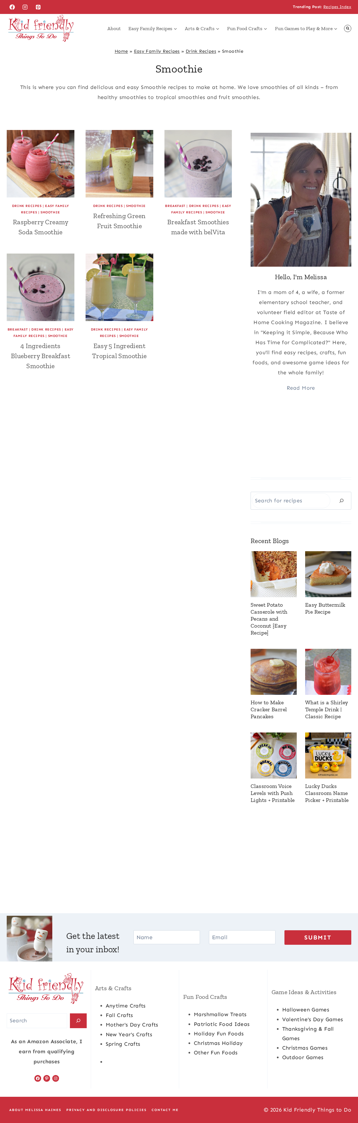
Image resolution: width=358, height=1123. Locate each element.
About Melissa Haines (35, 1110)
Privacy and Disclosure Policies (106, 1110)
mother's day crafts (132, 1024)
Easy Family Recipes (157, 51)
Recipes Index (337, 6)
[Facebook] (12, 7)
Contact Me (165, 1110)
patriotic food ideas (222, 1024)
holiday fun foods (219, 1033)
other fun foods (216, 1052)
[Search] (341, 500)
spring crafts (123, 1044)
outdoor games (303, 1057)
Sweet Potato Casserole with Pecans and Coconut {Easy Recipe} (269, 618)
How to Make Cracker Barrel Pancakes (269, 709)
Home (121, 51)
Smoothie (50, 212)
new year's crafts (129, 1034)
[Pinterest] (38, 7)
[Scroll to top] (344, 1101)
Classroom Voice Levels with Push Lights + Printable (273, 793)
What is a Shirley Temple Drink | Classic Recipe (326, 709)
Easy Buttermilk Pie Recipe (325, 608)
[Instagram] (25, 7)
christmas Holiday (218, 1043)
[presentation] (40, 163)
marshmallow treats (220, 1014)
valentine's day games (312, 1019)
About (114, 28)
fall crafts (119, 1015)
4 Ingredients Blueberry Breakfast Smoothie (40, 356)
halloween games (305, 1009)
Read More (301, 388)
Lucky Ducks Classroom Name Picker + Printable (327, 793)
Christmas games (305, 1048)
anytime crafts (126, 1005)
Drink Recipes (201, 51)
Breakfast (175, 206)
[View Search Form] (347, 28)
